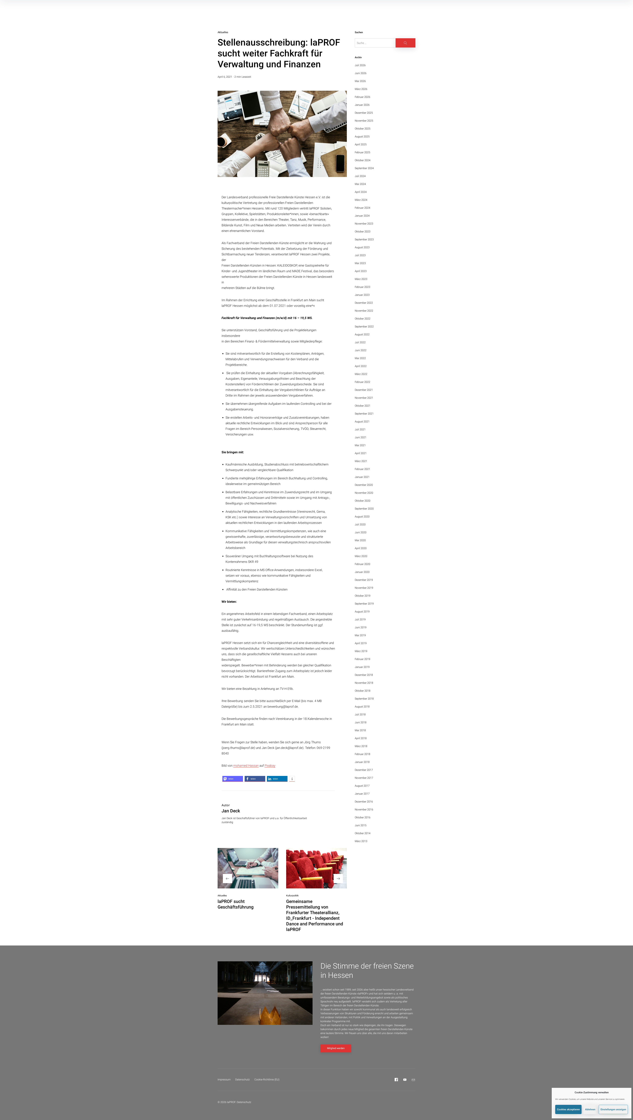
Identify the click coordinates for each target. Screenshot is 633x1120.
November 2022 (364, 310)
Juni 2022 (360, 350)
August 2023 (362, 247)
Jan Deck (231, 811)
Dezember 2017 (364, 769)
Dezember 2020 (364, 484)
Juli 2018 (360, 714)
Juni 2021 (360, 437)
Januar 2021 (362, 477)
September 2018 (364, 698)
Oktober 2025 (362, 128)
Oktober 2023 (362, 231)
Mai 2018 (360, 730)
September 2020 (364, 508)
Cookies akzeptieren (568, 1109)
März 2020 (361, 556)
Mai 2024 (360, 184)
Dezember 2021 (364, 389)
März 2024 (361, 199)
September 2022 (364, 326)
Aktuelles (223, 32)
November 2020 (364, 492)
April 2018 (361, 738)
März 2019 (361, 651)
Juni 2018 (360, 722)
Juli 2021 (360, 429)
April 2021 (361, 453)
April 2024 (361, 191)
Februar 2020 (362, 564)
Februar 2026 (362, 96)
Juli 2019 (360, 619)
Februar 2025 (362, 152)
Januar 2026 (362, 104)
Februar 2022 (362, 382)
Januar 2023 (362, 294)
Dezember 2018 (364, 674)
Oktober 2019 (362, 595)
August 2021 (362, 421)
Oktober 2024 (362, 160)
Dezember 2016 (364, 801)
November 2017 (364, 777)
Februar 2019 (362, 659)
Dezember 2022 (364, 302)
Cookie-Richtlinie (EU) (266, 1079)
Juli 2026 (360, 65)
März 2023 (361, 279)
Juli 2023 (360, 255)
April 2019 (361, 643)
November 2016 (364, 809)
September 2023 (364, 239)
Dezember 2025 (364, 112)
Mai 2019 (360, 635)
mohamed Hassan (246, 766)
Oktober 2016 (362, 817)
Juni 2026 (360, 73)
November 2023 (364, 223)
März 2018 (361, 746)
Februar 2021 (362, 469)
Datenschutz (242, 1079)
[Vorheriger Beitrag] (248, 868)
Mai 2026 (360, 81)
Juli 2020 (360, 524)
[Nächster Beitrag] (316, 868)
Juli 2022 (360, 342)
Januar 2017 (362, 793)
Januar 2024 (362, 215)
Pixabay (270, 766)
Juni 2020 (360, 532)
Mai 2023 (360, 263)
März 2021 (361, 461)
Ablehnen (590, 1109)
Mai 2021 (360, 445)
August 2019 (362, 611)
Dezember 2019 (364, 579)
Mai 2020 (360, 540)
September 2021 (364, 413)
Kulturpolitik (292, 895)
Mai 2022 (360, 358)
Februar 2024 (362, 207)
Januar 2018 (362, 762)
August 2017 (362, 785)
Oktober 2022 (362, 318)
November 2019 (364, 587)
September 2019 (364, 603)
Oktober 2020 (362, 500)
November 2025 (364, 120)
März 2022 (361, 374)
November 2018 (364, 682)
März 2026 (361, 89)
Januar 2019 (362, 667)
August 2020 (362, 516)
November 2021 (364, 397)
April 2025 (361, 144)
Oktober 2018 (362, 690)
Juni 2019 (360, 627)
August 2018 (362, 706)
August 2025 (362, 136)
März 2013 (361, 841)
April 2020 (361, 548)
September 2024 (364, 168)
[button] (232, 779)
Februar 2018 (362, 754)
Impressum (224, 1079)
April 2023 (361, 271)
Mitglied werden (336, 1048)
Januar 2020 (362, 572)
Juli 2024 (360, 176)
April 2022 (361, 366)
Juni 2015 (360, 825)
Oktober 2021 (362, 405)
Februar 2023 (362, 286)
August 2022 (362, 334)
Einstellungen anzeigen (613, 1109)
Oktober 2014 (362, 833)
